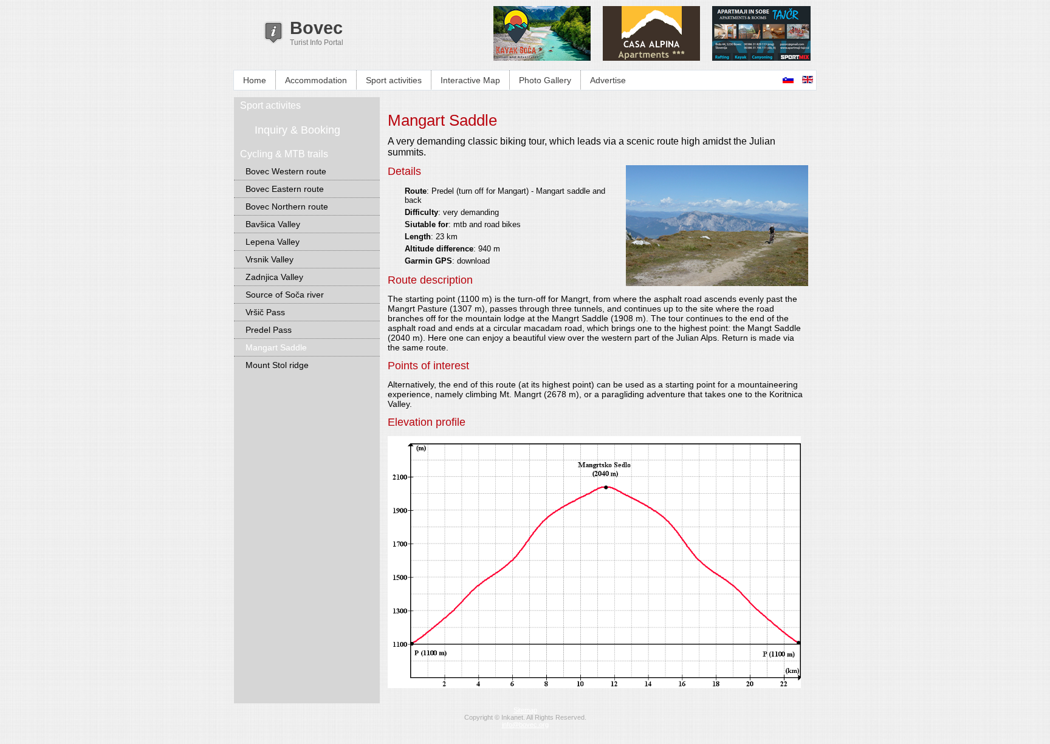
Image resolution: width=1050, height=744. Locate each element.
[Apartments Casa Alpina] (651, 58)
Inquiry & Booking (297, 130)
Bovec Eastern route (284, 189)
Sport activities (394, 80)
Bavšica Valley (272, 224)
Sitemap (525, 710)
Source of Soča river (284, 294)
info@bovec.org (525, 724)
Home (254, 80)
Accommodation (316, 80)
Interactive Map (470, 80)
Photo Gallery (545, 80)
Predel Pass (268, 330)
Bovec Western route (285, 171)
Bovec (316, 28)
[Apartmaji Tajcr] (761, 58)
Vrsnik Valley (269, 259)
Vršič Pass (265, 312)
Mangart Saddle (276, 347)
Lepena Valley (272, 242)
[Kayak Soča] (542, 58)
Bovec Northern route (286, 206)
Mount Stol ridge (277, 365)
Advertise (608, 80)
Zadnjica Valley (274, 277)
